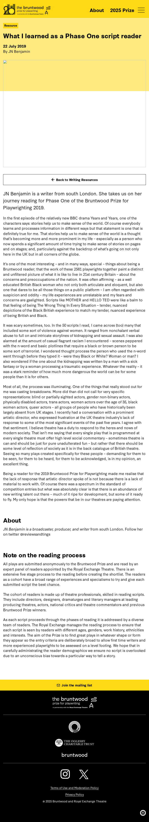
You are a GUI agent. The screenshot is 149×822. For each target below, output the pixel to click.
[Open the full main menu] (141, 10)
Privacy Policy (74, 794)
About (97, 9)
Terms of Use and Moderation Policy (74, 788)
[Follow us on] (65, 774)
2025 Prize (122, 9)
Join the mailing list (77, 685)
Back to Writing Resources (77, 179)
